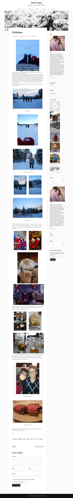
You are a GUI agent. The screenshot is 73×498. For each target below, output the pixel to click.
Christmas (17, 32)
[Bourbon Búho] (55, 162)
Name (13, 468)
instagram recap (30, 9)
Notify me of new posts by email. (17, 483)
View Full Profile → (53, 77)
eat (48, 9)
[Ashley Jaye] (55, 131)
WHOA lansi (36, 2)
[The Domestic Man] (55, 152)
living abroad (43, 9)
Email (29, 468)
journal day (53, 9)
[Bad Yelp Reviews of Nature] (55, 141)
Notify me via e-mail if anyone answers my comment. (24, 479)
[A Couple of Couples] (55, 110)
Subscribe (53, 259)
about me (19, 9)
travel (24, 9)
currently (37, 9)
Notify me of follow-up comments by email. (19, 481)
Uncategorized (33, 36)
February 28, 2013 (24, 36)
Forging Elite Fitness (39, 446)
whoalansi (15, 36)
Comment (14, 456)
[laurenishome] (55, 172)
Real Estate (14, 446)
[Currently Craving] (55, 121)
